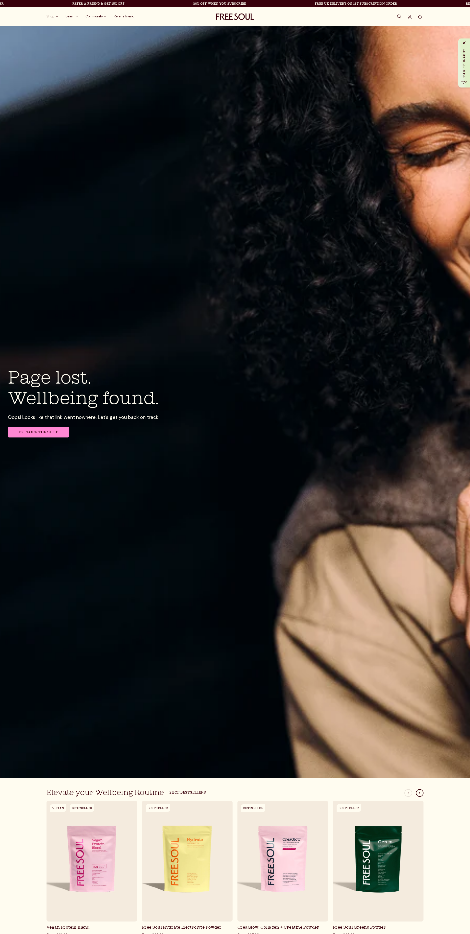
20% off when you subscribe (185, 3)
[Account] (409, 16)
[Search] (399, 16)
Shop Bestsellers (187, 792)
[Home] (235, 16)
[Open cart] (420, 16)
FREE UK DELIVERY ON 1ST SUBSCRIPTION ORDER (321, 3)
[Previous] (408, 793)
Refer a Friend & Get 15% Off (64, 3)
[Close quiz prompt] (464, 42)
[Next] (420, 793)
